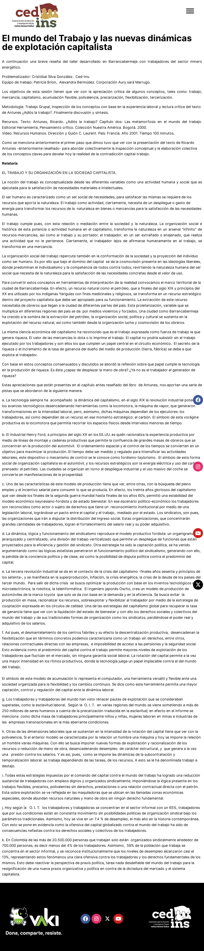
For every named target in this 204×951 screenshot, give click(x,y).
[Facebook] (198, 400)
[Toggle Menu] (190, 11)
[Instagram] (198, 467)
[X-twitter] (198, 585)
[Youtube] (198, 533)
